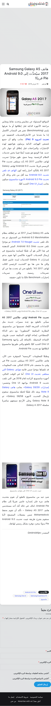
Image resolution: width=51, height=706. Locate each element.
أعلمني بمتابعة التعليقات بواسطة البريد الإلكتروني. (31, 673)
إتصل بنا (11, 697)
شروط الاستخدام (22, 697)
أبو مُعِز (44, 84)
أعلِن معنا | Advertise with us (29, 701)
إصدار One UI (36, 183)
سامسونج (44, 599)
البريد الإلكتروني (44, 662)
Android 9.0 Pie (30, 592)
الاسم (48, 651)
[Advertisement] (25, 35)
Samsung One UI (20, 596)
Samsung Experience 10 (39, 596)
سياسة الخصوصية (36, 697)
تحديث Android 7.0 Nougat (25, 242)
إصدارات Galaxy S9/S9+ (36, 387)
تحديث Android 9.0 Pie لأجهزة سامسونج (29, 179)
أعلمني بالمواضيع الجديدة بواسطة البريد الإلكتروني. (30, 678)
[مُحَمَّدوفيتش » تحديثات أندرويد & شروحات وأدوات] (38, 4)
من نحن (13, 701)
